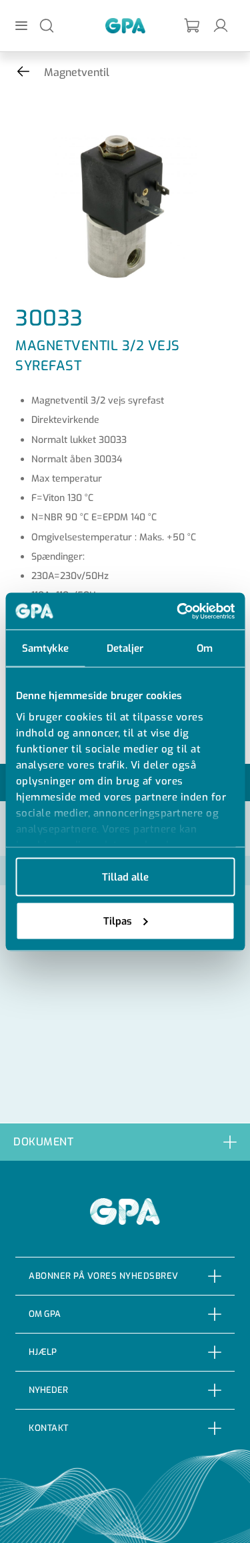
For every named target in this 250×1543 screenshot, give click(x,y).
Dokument (43, 1142)
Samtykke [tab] (45, 648)
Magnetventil (76, 72)
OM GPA (45, 1314)
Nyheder (48, 1390)
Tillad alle (125, 877)
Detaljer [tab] (125, 648)
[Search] (46, 25)
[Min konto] (220, 25)
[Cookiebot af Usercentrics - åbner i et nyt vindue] (178, 611)
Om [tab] (205, 648)
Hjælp (43, 1352)
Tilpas (117, 920)
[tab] (125, 1142)
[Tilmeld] (192, 25)
